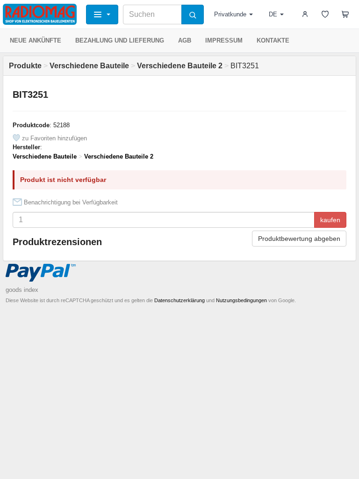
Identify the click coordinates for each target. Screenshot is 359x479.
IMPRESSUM (224, 40)
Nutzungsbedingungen (241, 300)
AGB (184, 40)
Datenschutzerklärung (179, 300)
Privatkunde (230, 14)
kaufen (330, 220)
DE (273, 14)
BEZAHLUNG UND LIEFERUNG (119, 40)
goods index (22, 289)
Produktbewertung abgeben (299, 238)
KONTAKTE (273, 40)
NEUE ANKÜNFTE (35, 40)
